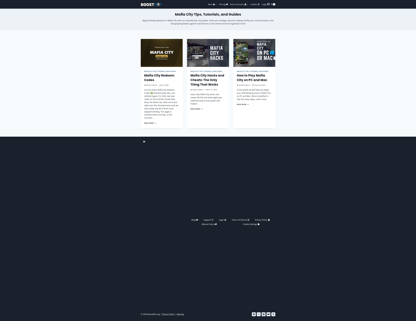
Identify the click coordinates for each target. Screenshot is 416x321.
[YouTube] (268, 314)
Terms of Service (239, 220)
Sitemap (180, 314)
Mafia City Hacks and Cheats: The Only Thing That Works (207, 80)
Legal (221, 220)
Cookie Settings (250, 224)
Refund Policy (208, 224)
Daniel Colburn (151, 85)
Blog (193, 220)
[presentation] (162, 53)
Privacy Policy (261, 220)
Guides (254, 4)
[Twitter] (259, 314)
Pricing (222, 4)
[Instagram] (264, 314)
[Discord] (273, 314)
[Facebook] (254, 314)
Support (207, 220)
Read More (150, 123)
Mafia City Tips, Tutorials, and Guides (160, 71)
